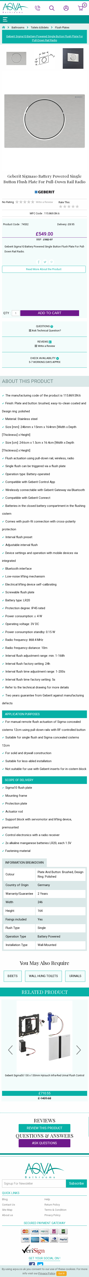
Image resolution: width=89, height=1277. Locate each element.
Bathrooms (18, 27)
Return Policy (52, 1204)
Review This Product (44, 1128)
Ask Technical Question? (46, 330)
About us (7, 1215)
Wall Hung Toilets (43, 976)
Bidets (13, 976)
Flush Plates (62, 27)
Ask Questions (44, 1143)
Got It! (61, 1273)
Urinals (75, 976)
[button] (10, 1050)
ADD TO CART (49, 313)
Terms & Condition (55, 1209)
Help (47, 1199)
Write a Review (44, 202)
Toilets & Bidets (40, 27)
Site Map (7, 1209)
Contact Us (8, 1204)
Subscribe (76, 1183)
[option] (16, 59)
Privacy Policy (52, 1215)
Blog (5, 1199)
